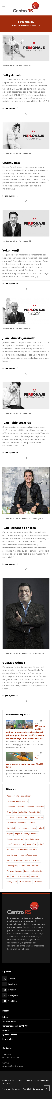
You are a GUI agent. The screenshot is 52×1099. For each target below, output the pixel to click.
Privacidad (16, 1089)
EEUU (33, 828)
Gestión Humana (13, 844)
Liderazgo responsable (16, 866)
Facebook (12, 984)
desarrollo (31, 823)
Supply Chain (12, 882)
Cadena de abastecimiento (17, 801)
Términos (6, 1089)
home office (31, 844)
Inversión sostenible (33, 860)
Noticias (6, 1030)
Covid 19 (39, 817)
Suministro (35, 876)
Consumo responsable (25, 817)
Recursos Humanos (14, 871)
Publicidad (27, 1089)
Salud (14, 876)
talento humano (25, 882)
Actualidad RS (22, 26)
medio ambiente (33, 866)
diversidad (11, 828)
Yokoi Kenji (10, 250)
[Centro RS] (26, 7)
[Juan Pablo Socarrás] (26, 395)
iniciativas (33, 849)
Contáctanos (38, 1089)
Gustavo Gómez (13, 663)
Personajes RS (25, 66)
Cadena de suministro (15, 806)
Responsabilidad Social (33, 871)
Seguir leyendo (8, 108)
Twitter (11, 978)
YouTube (12, 1001)
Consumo (11, 817)
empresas (18, 833)
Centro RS (10, 66)
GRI (23, 844)
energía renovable (31, 833)
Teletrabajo (37, 882)
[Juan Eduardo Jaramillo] (26, 311)
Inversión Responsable (28, 855)
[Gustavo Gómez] (26, 613)
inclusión (41, 844)
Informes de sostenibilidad (17, 849)
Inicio (13, 26)
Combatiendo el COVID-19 (14, 1026)
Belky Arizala (11, 75)
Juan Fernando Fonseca (19, 528)
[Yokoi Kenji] (26, 223)
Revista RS (7, 1039)
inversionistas (12, 855)
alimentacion (26, 796)
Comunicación (34, 812)
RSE (8, 876)
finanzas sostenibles (15, 839)
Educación (26, 828)
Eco (18, 828)
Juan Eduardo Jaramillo (19, 338)
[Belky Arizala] (26, 48)
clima (15, 812)
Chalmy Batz (11, 163)
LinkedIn (12, 989)
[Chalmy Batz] (26, 135)
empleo (10, 833)
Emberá (41, 828)
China (9, 812)
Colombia (23, 812)
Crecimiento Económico (16, 823)
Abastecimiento (13, 796)
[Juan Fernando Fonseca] (26, 490)
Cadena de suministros (35, 806)
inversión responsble (15, 860)
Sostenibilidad (23, 876)
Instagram (13, 995)
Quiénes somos (9, 1034)
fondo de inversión (32, 839)
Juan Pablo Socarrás (16, 423)
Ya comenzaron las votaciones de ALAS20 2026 (24, 762)
